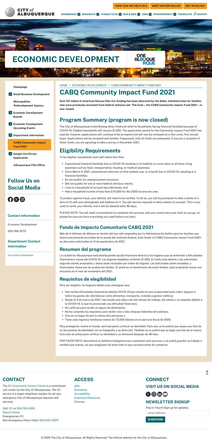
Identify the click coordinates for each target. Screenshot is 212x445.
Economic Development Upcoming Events (28, 126)
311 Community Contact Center (27, 385)
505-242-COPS (48, 420)
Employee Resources (87, 397)
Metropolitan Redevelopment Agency (29, 103)
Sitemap (79, 401)
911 (22, 416)
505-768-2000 (26, 408)
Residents (89, 14)
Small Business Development (31, 94)
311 (11, 408)
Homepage (20, 87)
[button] (185, 14)
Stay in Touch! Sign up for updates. (167, 407)
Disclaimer (80, 389)
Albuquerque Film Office (29, 165)
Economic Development (89, 85)
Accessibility (82, 393)
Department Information (28, 135)
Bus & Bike (129, 14)
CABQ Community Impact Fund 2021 (30, 144)
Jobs (145, 14)
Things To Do (109, 14)
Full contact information (20, 255)
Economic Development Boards (28, 114)
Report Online (11, 412)
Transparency (163, 14)
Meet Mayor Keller (166, 5)
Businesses (69, 14)
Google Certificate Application (25, 155)
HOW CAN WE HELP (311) (131, 5)
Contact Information (24, 216)
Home (64, 85)
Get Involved (195, 5)
